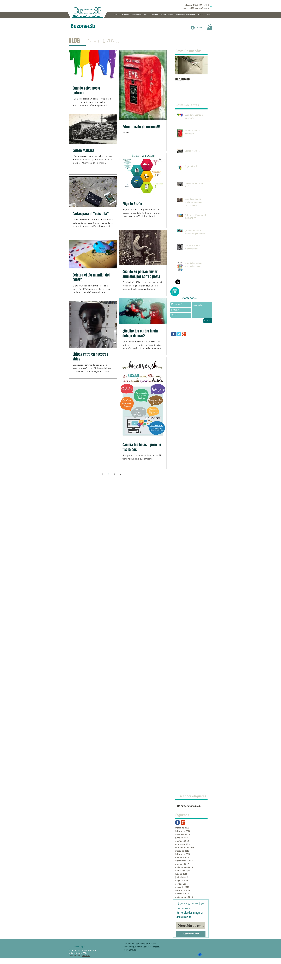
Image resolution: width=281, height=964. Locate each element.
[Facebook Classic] (177, 822)
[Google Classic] (183, 822)
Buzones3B (87, 10)
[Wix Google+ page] (184, 334)
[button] (209, 27)
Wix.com (86, 956)
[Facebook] (200, 954)
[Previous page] (102, 474)
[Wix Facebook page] (173, 334)
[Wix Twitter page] (179, 334)
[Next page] (133, 474)
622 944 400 (203, 5)
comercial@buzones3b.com (196, 8)
